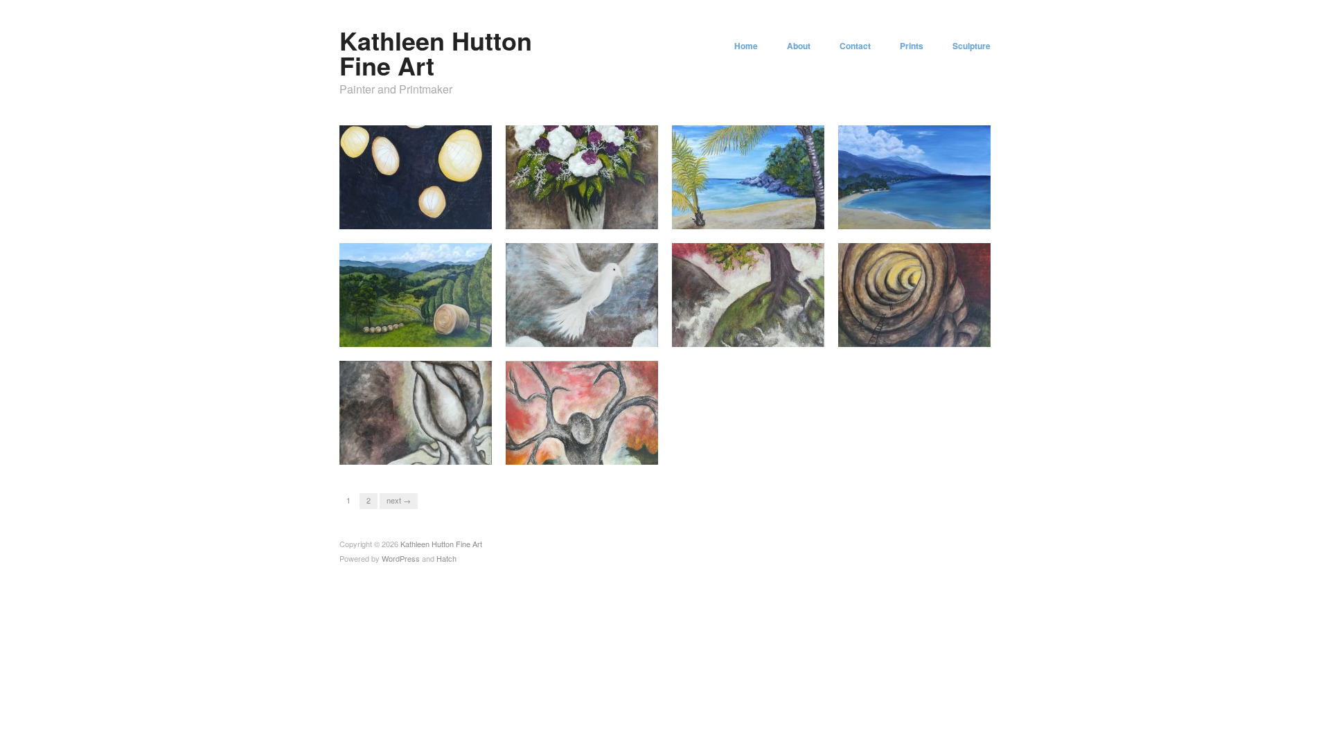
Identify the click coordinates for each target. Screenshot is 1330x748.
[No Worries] (748, 175)
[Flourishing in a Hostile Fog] (748, 293)
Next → (399, 500)
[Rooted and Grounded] (415, 411)
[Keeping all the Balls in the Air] (415, 175)
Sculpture (971, 46)
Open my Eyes (619, 333)
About (798, 46)
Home (746, 46)
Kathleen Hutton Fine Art (435, 52)
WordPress (401, 558)
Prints (911, 46)
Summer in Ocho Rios (937, 215)
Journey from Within (941, 333)
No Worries (793, 215)
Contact (855, 46)
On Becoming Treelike (604, 451)
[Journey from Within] (914, 293)
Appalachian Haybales (438, 333)
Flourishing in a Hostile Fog (760, 333)
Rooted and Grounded (439, 451)
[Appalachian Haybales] (415, 293)
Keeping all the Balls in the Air (417, 209)
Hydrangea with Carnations (595, 215)
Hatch (446, 558)
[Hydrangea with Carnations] (582, 175)
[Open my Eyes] (582, 293)
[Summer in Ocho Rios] (914, 175)
